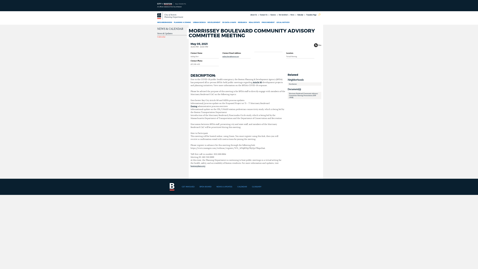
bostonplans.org (198, 166)
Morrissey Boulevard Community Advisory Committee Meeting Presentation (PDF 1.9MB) (303, 95)
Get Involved (283, 15)
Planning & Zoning (182, 22)
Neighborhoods (164, 22)
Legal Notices (282, 22)
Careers (273, 15)
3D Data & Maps (229, 22)
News (292, 15)
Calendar (300, 15)
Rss (319, 45)
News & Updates (164, 33)
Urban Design (199, 22)
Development (214, 22)
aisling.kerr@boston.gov (230, 56)
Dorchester (293, 84)
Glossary (256, 187)
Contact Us (264, 15)
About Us (253, 15)
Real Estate (254, 22)
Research (242, 22)
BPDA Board (205, 187)
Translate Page (311, 15)
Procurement (268, 22)
